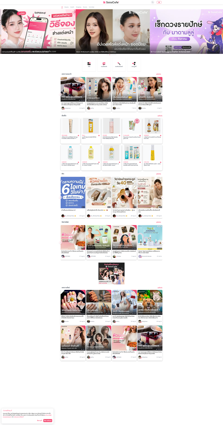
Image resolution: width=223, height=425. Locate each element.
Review (85, 7)
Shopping (78, 7)
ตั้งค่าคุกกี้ (39, 420)
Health (72, 7)
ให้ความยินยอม (47, 420)
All (62, 7)
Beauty (67, 7)
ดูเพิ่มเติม (158, 74)
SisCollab (91, 7)
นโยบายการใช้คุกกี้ (19, 417)
